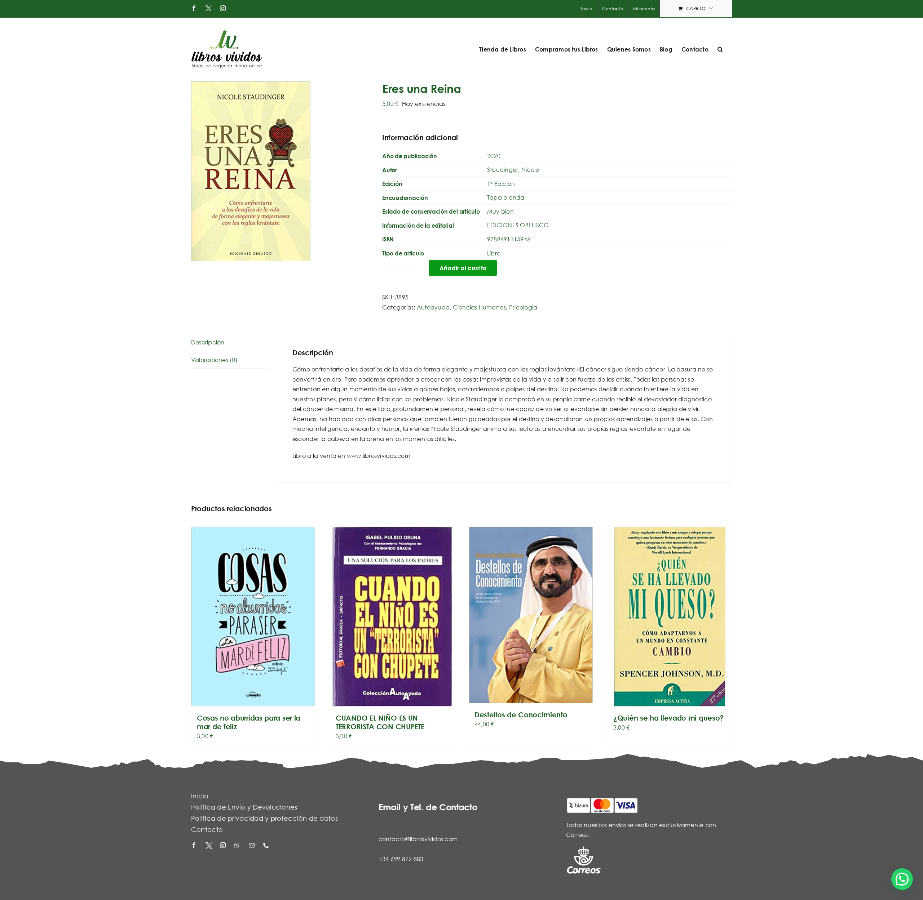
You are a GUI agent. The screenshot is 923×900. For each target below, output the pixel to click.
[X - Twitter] (209, 845)
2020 (493, 156)
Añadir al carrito (463, 267)
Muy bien (500, 211)
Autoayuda (433, 307)
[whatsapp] (238, 845)
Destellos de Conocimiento (521, 714)
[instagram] (223, 845)
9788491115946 (508, 239)
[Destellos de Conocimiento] (531, 615)
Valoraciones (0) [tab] (214, 360)
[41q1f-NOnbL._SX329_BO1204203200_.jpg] (281, 171)
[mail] (252, 845)
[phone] (266, 845)
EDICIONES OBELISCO (518, 225)
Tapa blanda (506, 197)
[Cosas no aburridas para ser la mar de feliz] (253, 617)
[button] (720, 49)
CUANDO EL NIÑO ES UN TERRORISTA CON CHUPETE (380, 722)
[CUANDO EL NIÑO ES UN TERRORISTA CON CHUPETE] (392, 617)
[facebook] (194, 845)
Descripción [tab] (208, 342)
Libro (493, 253)
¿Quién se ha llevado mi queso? (668, 718)
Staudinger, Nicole (513, 169)
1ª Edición (501, 183)
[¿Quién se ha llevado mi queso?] (670, 617)
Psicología (523, 307)
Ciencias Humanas (479, 307)
